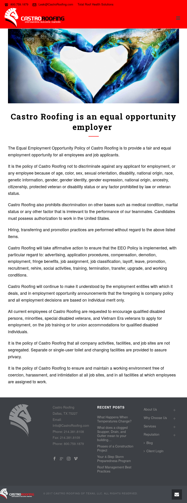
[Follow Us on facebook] (54, 459)
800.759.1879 (19, 4)
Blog (149, 442)
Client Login (155, 451)
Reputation (151, 434)
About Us (150, 409)
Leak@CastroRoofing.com (56, 4)
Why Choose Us (155, 417)
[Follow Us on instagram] (68, 459)
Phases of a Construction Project (115, 448)
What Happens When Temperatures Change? (114, 419)
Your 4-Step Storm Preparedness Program (114, 459)
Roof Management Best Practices (114, 469)
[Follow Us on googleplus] (61, 459)
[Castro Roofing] (17, 494)
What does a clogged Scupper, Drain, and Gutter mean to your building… (112, 433)
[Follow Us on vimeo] (76, 459)
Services (150, 426)
